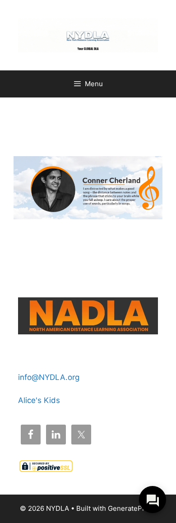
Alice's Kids (39, 400)
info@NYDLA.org (48, 377)
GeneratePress (132, 508)
